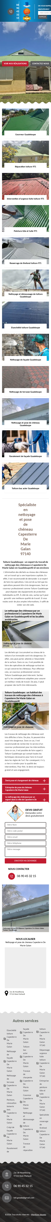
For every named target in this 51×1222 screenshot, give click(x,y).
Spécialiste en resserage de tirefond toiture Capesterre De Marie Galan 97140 (44, 1131)
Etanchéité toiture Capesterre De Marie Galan (11, 1038)
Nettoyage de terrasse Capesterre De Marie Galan (11, 1085)
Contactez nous (40, 64)
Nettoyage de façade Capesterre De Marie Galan (11, 1061)
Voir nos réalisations (15, 64)
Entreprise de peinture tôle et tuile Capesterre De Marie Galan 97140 (44, 1095)
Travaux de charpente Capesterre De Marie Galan (27, 1081)
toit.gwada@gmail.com (24, 1198)
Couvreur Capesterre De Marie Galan (27, 1102)
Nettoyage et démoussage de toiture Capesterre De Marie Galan (27, 1126)
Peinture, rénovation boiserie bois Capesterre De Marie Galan (11, 1111)
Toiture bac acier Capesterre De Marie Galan (27, 1057)
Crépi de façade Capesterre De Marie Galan (11, 1135)
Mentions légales (38, 1215)
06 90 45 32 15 (17, 11)
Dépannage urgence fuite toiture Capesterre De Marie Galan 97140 (44, 1063)
